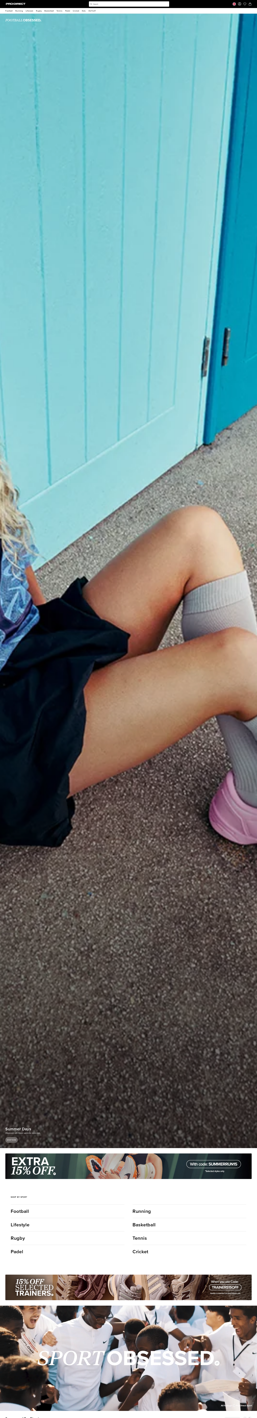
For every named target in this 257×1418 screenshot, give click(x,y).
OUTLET (92, 10)
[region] (128, 1358)
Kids (84, 10)
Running (19, 10)
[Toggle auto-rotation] (16, 1124)
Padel (67, 10)
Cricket (76, 10)
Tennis (59, 10)
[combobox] (129, 4)
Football (9, 10)
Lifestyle (29, 10)
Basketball (49, 10)
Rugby (39, 10)
